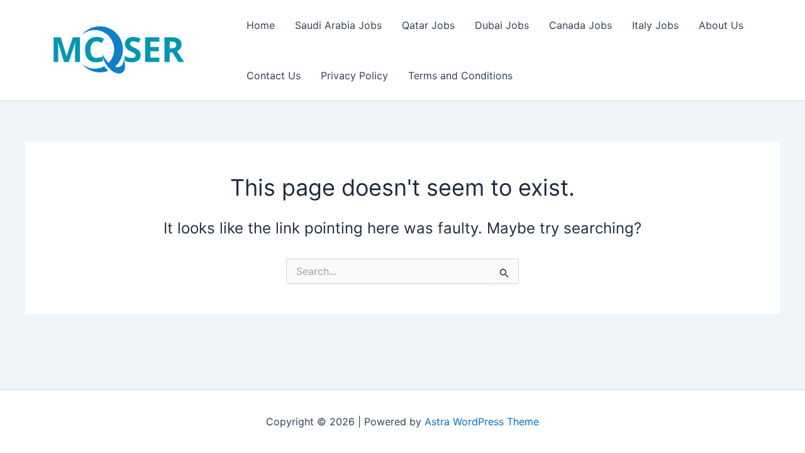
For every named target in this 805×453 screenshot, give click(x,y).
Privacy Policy (354, 75)
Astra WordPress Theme (482, 421)
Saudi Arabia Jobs (338, 25)
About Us (721, 25)
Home (261, 25)
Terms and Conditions (460, 75)
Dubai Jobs (502, 25)
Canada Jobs (580, 25)
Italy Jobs (655, 25)
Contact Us (274, 75)
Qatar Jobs (428, 25)
